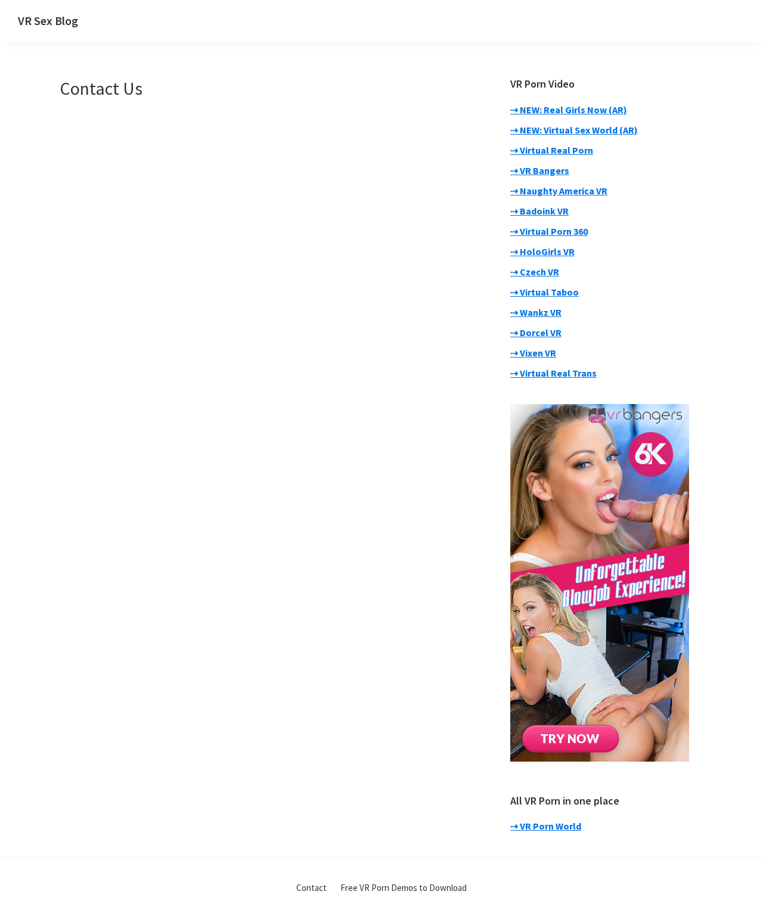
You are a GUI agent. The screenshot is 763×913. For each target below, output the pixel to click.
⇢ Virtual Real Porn (551, 150)
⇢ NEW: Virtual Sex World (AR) (574, 130)
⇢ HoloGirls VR (542, 251)
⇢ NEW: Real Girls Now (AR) (568, 110)
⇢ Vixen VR (533, 353)
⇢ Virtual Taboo (544, 292)
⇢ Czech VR (534, 272)
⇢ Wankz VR (536, 312)
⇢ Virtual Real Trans (553, 373)
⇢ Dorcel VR (536, 333)
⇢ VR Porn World (545, 826)
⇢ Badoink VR (539, 211)
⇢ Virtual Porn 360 (549, 231)
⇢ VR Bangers (539, 170)
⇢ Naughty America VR (558, 191)
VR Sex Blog (48, 20)
